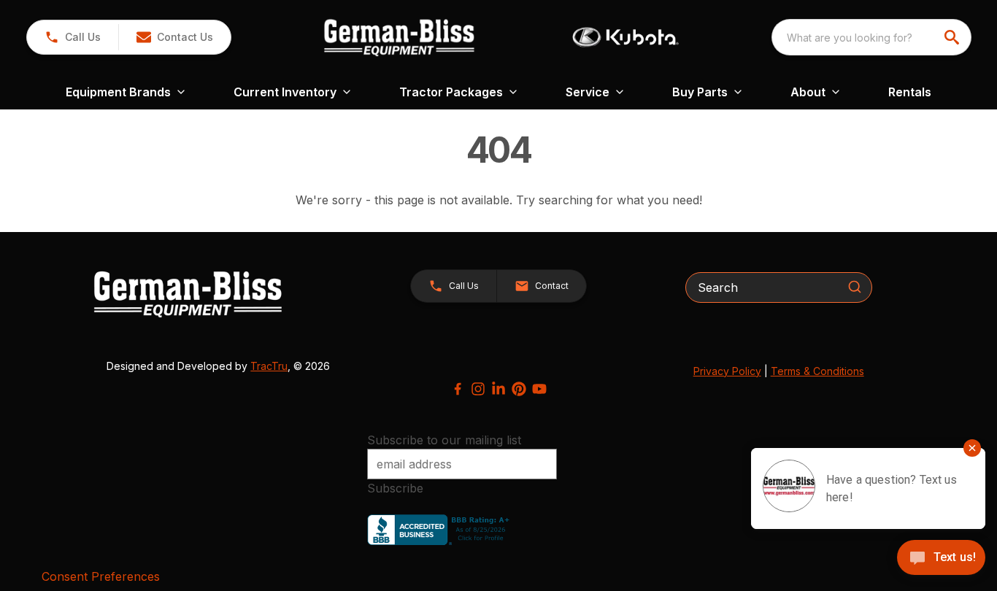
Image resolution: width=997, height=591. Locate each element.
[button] (72, 37)
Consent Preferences (101, 576)
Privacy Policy (727, 371)
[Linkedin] (498, 389)
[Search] (855, 286)
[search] (953, 37)
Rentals (909, 92)
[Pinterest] (519, 389)
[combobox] (871, 37)
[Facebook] (457, 389)
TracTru (269, 366)
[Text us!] (941, 559)
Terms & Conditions (817, 371)
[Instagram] (478, 389)
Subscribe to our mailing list (444, 440)
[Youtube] (539, 389)
